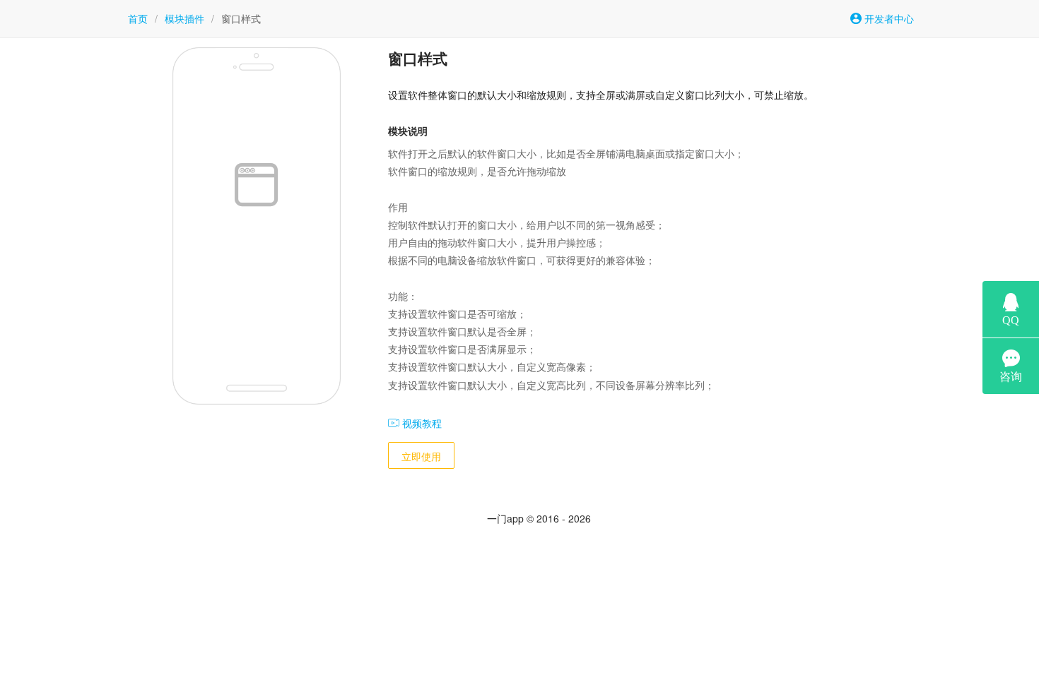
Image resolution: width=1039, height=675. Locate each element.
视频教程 (420, 423)
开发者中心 (888, 18)
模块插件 (184, 18)
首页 (138, 18)
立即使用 (421, 456)
